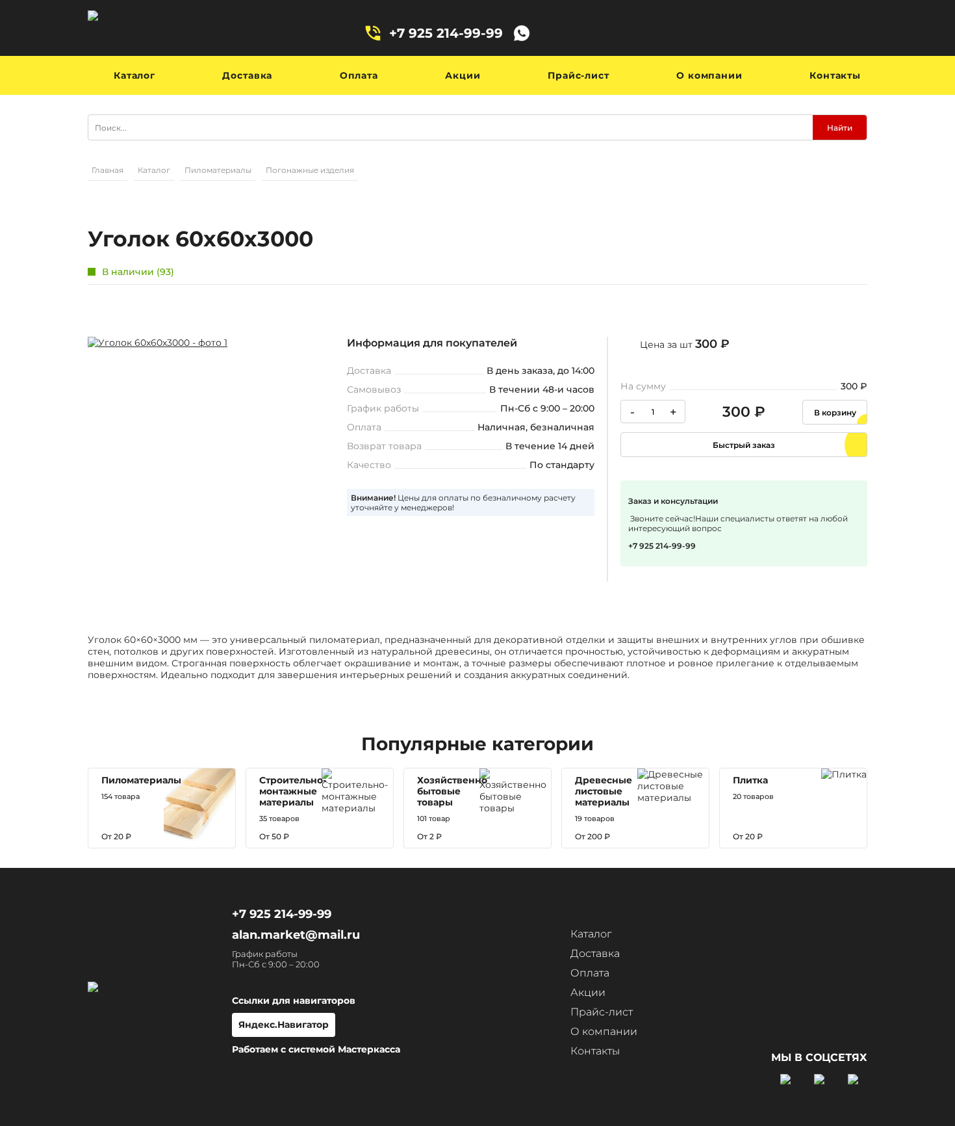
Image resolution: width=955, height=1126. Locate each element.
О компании (709, 75)
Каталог (134, 75)
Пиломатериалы (218, 170)
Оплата (359, 75)
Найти (839, 128)
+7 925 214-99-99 (446, 33)
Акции (462, 75)
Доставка (247, 75)
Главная (107, 170)
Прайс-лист (578, 75)
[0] (841, 33)
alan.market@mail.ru (296, 935)
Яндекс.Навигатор (283, 1024)
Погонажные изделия (310, 170)
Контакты (835, 75)
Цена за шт (685, 344)
